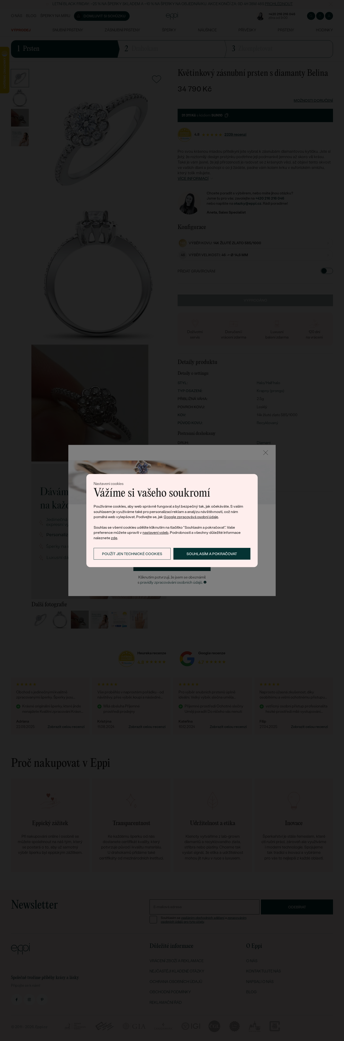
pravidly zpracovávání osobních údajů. (171, 582)
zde (114, 538)
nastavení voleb (155, 533)
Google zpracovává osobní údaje (191, 517)
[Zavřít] (266, 453)
